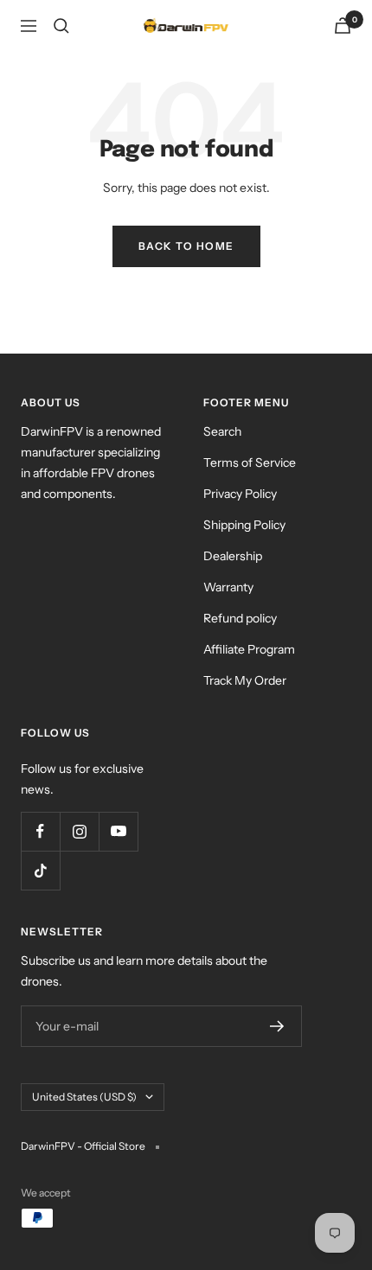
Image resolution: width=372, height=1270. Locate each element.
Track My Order (244, 680)
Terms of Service (249, 462)
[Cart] (342, 25)
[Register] (277, 1026)
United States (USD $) (84, 1096)
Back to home (186, 245)
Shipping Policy (244, 525)
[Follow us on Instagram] (79, 831)
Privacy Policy (240, 493)
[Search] (61, 26)
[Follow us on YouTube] (118, 831)
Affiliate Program (249, 649)
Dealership (232, 556)
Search (222, 431)
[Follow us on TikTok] (40, 870)
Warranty (228, 587)
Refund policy (240, 618)
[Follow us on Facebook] (40, 831)
